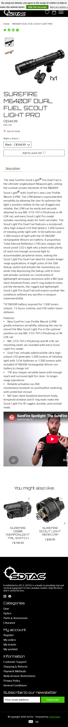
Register (8, 635)
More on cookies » (59, 7)
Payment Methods (14, 671)
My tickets (9, 644)
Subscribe (53, 699)
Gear (6, 608)
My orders (9, 639)
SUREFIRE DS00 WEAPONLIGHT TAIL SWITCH (18, 533)
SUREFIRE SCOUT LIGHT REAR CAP (50, 531)
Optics (7, 613)
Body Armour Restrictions (19, 676)
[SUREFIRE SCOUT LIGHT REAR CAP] (50, 509)
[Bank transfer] (31, 722)
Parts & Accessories (15, 618)
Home (6, 24)
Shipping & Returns (15, 666)
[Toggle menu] (61, 12)
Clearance (9, 622)
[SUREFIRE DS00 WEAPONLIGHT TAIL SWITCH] (17, 509)
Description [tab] (13, 168)
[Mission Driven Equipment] (14, 12)
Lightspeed (54, 716)
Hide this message (37, 7)
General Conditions (15, 685)
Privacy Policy (11, 680)
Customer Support (15, 661)
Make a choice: (11, 138)
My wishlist (10, 649)
